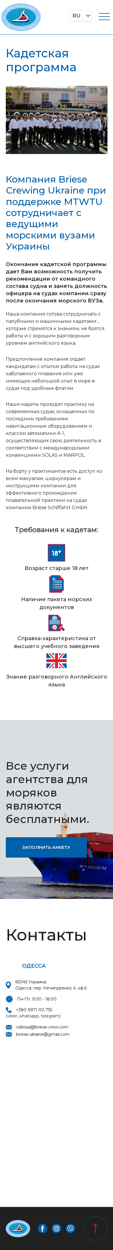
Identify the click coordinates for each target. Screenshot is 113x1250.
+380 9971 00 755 (34, 1009)
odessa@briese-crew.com (42, 1027)
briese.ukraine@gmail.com (43, 1034)
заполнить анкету (46, 847)
